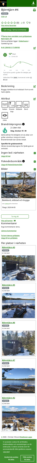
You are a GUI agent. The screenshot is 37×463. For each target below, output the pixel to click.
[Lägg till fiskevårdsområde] (35, 161)
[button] (4, 65)
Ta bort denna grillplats (10, 236)
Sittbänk (19, 109)
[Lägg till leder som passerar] (35, 153)
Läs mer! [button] (6, 452)
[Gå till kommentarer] (22, 23)
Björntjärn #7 (8, 360)
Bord (26, 109)
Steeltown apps (26, 437)
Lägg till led (5, 156)
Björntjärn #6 (8, 322)
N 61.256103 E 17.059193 (10, 47)
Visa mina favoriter (8, 25)
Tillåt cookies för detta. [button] (27, 458)
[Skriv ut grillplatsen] (34, 10)
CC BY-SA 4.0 (7, 203)
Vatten (4, 109)
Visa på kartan (7, 221)
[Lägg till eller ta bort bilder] (35, 169)
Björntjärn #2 (8, 397)
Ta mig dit (15, 216)
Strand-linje (12, 110)
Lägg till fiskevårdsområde (11, 165)
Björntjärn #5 (8, 285)
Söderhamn (23, 41)
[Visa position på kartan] (15, 221)
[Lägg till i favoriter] (27, 22)
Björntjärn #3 (8, 247)
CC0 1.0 (4, 17)
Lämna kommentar (9, 231)
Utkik (5, 120)
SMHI (15, 77)
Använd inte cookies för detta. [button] (11, 458)
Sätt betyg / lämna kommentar (15, 30)
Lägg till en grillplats (9, 238)
